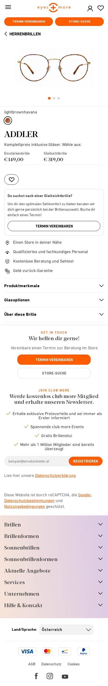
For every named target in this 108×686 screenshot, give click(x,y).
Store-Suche (79, 21)
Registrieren (85, 461)
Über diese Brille (51, 314)
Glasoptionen (51, 300)
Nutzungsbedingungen (24, 506)
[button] (90, 8)
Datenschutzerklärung (55, 475)
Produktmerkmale (51, 285)
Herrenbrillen (25, 33)
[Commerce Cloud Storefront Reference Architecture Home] (54, 8)
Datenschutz (51, 664)
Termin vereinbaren (28, 21)
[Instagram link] (50, 676)
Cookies (74, 664)
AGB (31, 664)
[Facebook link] (36, 676)
